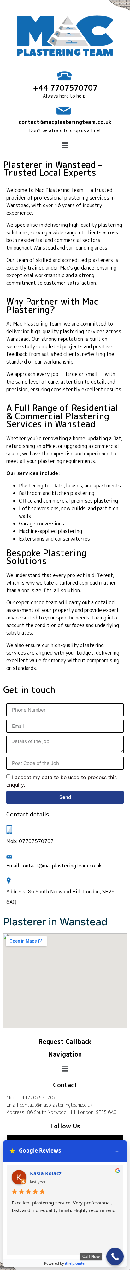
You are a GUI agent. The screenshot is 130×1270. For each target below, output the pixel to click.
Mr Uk (37, 1173)
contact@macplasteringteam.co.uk (65, 121)
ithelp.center (75, 1263)
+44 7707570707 (65, 88)
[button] (65, 144)
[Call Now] (115, 1256)
